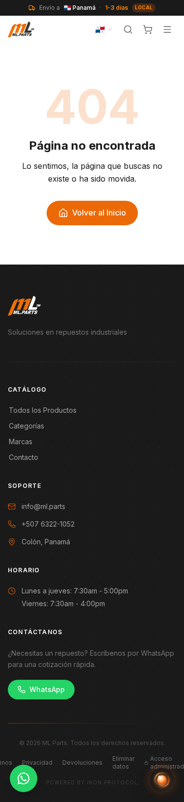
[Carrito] (148, 29)
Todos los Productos (43, 410)
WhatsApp (47, 689)
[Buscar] (128, 29)
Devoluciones (82, 762)
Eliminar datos (123, 762)
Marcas (20, 441)
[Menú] (167, 29)
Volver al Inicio (99, 212)
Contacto (23, 457)
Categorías (26, 426)
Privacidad (37, 762)
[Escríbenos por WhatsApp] (23, 778)
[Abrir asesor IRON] (162, 780)
